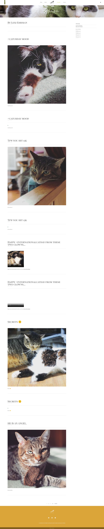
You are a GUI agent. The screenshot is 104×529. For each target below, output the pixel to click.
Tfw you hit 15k (17, 140)
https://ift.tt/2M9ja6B (27, 269)
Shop (41, 2)
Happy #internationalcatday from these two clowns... (34, 243)
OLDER (55, 503)
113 (52, 503)
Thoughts (59, 2)
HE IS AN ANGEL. (17, 423)
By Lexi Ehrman (17, 22)
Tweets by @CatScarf (79, 25)
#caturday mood (18, 38)
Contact (64, 2)
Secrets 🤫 (14, 321)
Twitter (78, 23)
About (46, 2)
